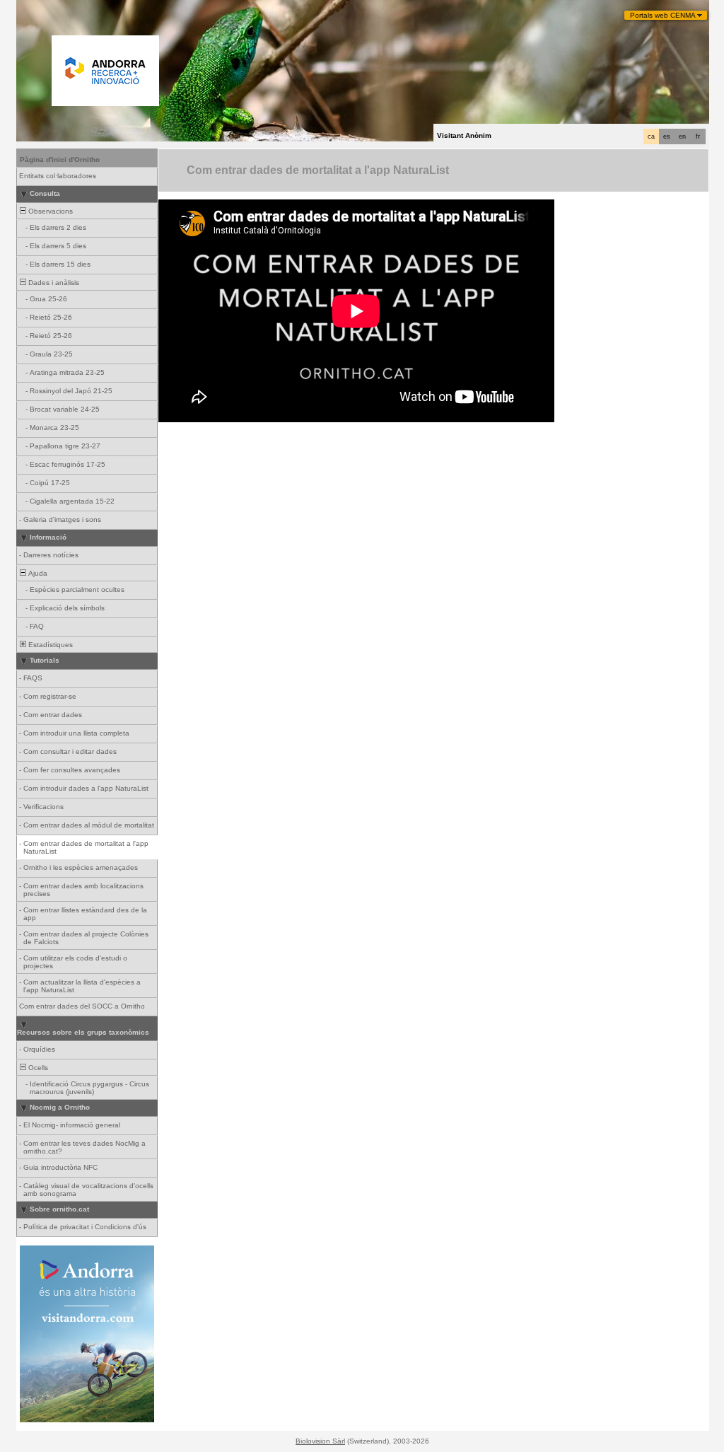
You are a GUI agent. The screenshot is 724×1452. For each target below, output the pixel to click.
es (666, 136)
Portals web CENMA (663, 15)
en (682, 136)
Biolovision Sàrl (320, 1441)
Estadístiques (49, 645)
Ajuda (36, 573)
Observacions (49, 211)
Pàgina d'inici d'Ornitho (60, 159)
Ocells (37, 1067)
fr (698, 136)
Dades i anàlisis (52, 282)
